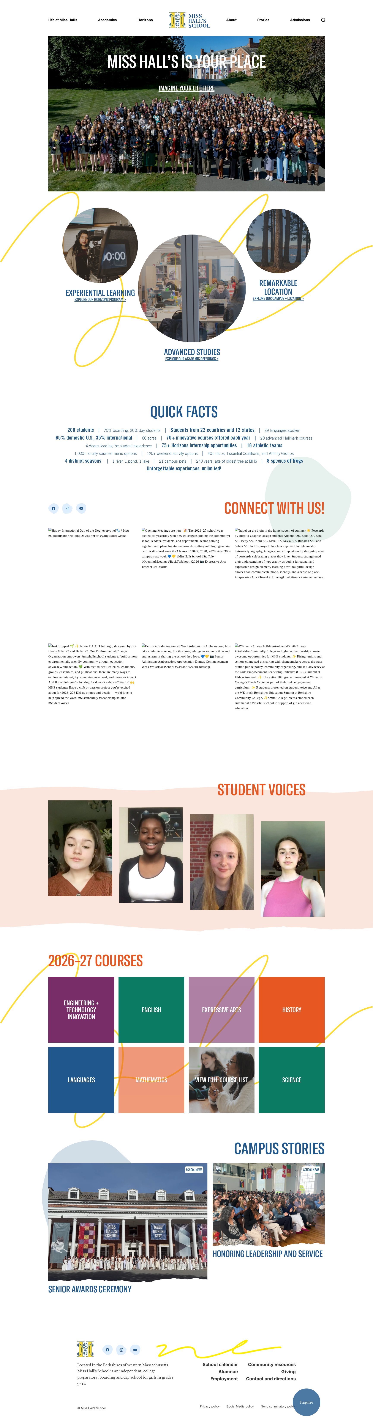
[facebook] (53, 508)
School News (194, 1170)
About (231, 20)
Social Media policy (240, 1406)
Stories (263, 20)
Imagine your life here (187, 88)
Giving (288, 1371)
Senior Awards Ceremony (89, 1289)
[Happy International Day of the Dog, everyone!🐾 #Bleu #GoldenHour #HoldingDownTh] (93, 584)
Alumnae (228, 1371)
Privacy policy (210, 1406)
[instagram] (67, 508)
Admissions (300, 20)
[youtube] (81, 508)
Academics (107, 20)
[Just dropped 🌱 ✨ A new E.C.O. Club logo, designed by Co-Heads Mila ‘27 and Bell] (93, 699)
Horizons (145, 20)
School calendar (220, 1364)
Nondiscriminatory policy (278, 1406)
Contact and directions (271, 1378)
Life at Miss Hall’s (62, 20)
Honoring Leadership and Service (268, 1253)
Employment (224, 1378)
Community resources (272, 1364)
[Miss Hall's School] (189, 20)
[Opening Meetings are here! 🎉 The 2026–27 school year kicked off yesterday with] (186, 584)
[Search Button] (323, 20)
